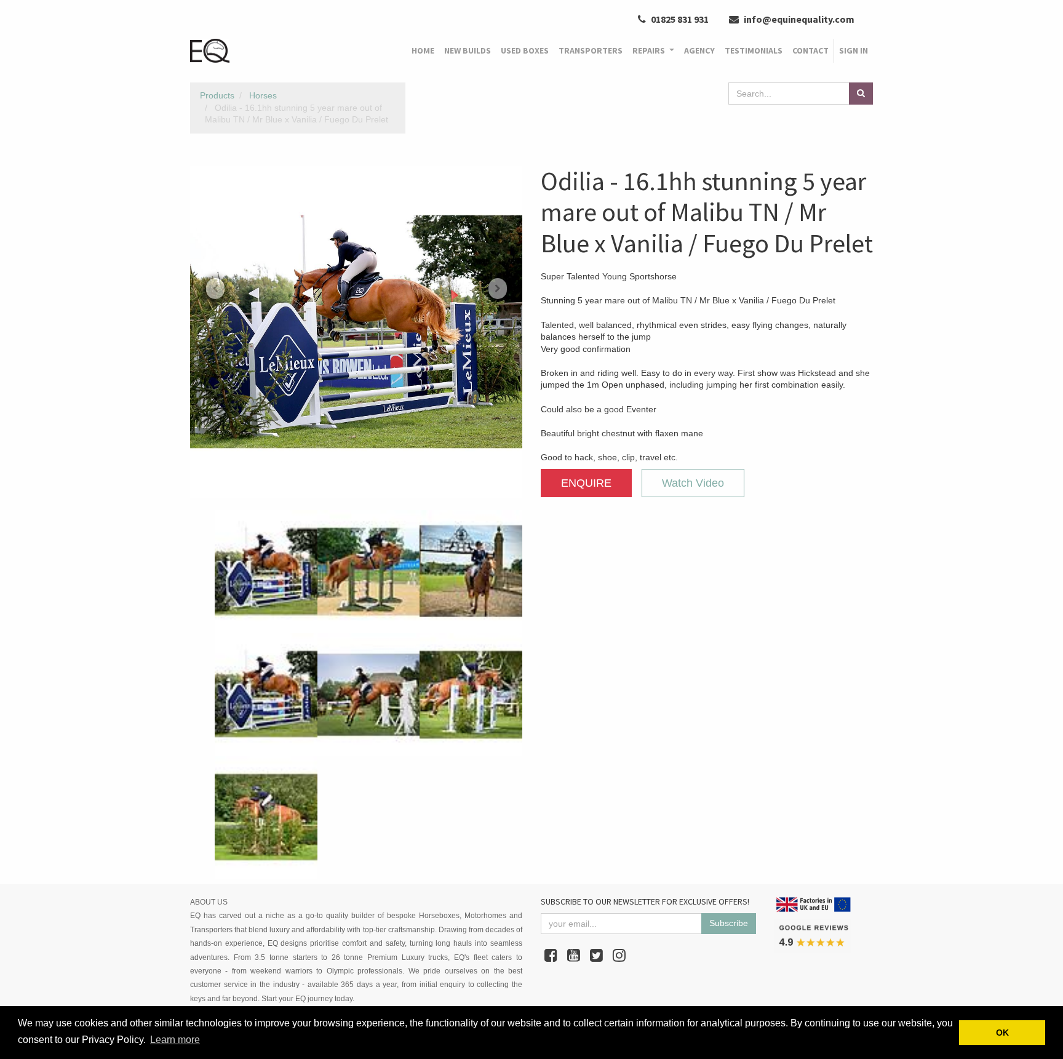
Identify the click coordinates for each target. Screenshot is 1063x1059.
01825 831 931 (679, 19)
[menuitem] (423, 51)
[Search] (861, 93)
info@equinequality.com (798, 19)
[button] (215, 289)
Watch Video (693, 483)
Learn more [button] (175, 1039)
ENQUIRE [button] (586, 483)
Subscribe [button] (728, 923)
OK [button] (1002, 1032)
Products (217, 95)
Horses (263, 95)
